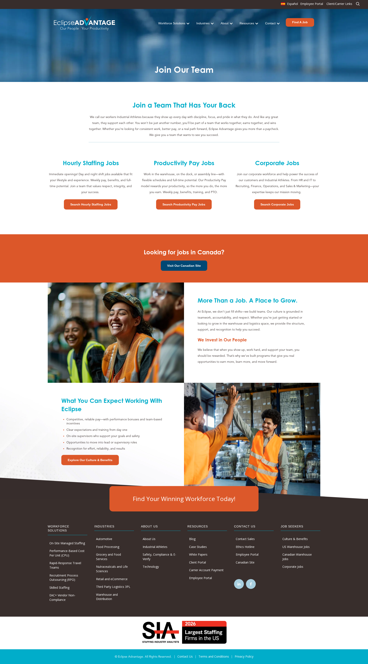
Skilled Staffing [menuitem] (59, 587)
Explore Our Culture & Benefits (90, 460)
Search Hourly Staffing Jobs (90, 204)
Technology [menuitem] (151, 567)
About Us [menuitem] (149, 539)
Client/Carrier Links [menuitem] (339, 4)
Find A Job (300, 22)
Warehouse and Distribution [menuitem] (107, 597)
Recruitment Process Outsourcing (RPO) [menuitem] (63, 577)
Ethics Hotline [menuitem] (245, 547)
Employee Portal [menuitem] (311, 4)
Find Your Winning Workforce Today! (184, 499)
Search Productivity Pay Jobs (183, 204)
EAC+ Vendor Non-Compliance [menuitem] (62, 597)
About (225, 23)
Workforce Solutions (171, 23)
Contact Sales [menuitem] (245, 539)
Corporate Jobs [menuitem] (292, 567)
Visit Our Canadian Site (184, 265)
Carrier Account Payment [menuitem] (206, 570)
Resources (247, 23)
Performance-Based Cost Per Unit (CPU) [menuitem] (67, 553)
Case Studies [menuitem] (198, 547)
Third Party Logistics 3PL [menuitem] (113, 587)
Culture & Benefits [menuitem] (295, 539)
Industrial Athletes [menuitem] (155, 547)
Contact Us (185, 656)
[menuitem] (289, 5)
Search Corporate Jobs (277, 204)
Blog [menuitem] (192, 539)
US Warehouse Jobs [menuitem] (296, 547)
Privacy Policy (244, 656)
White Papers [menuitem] (198, 554)
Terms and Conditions (213, 656)
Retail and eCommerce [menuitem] (112, 579)
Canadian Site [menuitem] (245, 562)
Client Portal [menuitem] (197, 562)
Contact (270, 23)
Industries (203, 23)
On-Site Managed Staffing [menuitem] (67, 543)
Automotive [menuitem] (104, 539)
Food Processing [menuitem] (107, 547)
